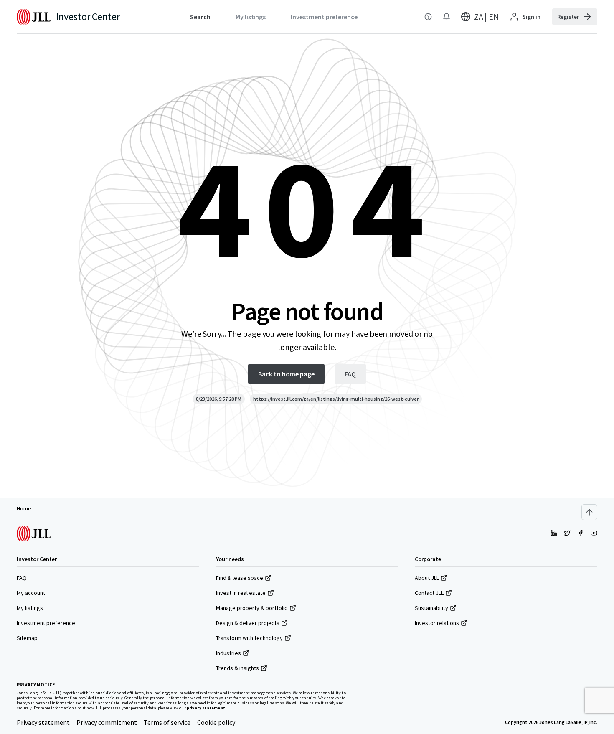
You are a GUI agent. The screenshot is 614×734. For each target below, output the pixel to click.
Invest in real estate (241, 593)
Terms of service (167, 722)
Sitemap (27, 638)
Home (24, 508)
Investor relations (437, 623)
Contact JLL (429, 593)
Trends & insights (237, 668)
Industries (228, 653)
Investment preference (46, 623)
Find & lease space (239, 578)
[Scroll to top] (589, 512)
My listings (30, 608)
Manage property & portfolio (252, 608)
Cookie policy (216, 722)
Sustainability (431, 608)
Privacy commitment (106, 722)
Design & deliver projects (247, 623)
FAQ (22, 578)
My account (31, 593)
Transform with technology (249, 638)
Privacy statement (43, 722)
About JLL (427, 578)
